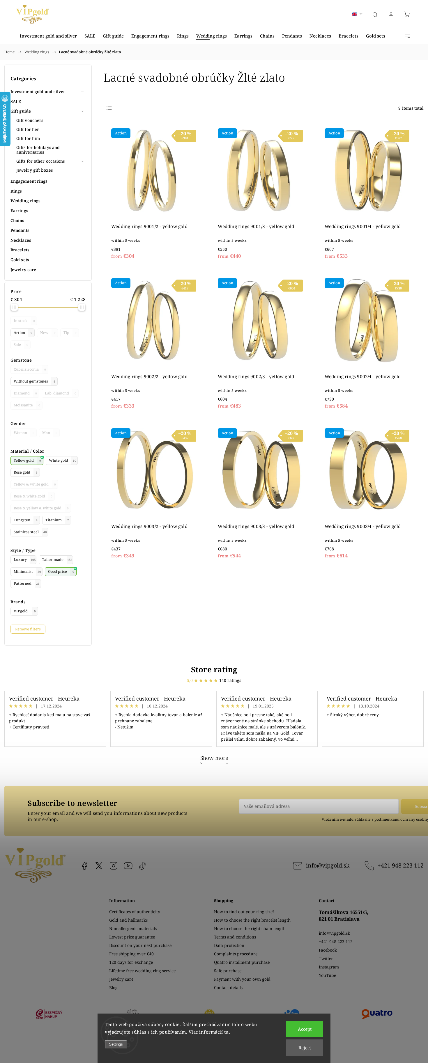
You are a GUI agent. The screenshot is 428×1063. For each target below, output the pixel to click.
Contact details (228, 987)
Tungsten (26, 520)
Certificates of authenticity (134, 911)
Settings (116, 1044)
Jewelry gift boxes (34, 170)
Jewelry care (23, 269)
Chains (17, 220)
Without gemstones (34, 381)
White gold (62, 460)
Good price (61, 571)
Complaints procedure (235, 954)
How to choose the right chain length (250, 928)
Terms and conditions (235, 937)
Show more (214, 757)
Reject (304, 1047)
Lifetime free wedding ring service (142, 970)
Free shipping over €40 (131, 954)
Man (49, 432)
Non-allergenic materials (133, 928)
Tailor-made (57, 559)
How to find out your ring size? (244, 911)
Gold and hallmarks (128, 920)
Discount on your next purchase (140, 945)
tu (226, 1032)
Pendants (19, 230)
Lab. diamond (60, 393)
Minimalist (27, 571)
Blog (113, 987)
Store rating (214, 669)
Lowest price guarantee (132, 937)
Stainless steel (30, 531)
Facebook (84, 865)
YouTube (128, 865)
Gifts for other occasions (40, 161)
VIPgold (25, 611)
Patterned (27, 583)
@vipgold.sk (142, 865)
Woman (24, 432)
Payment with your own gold (242, 979)
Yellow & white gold (35, 484)
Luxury (25, 559)
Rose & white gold (33, 496)
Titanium (57, 520)
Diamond (25, 393)
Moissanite (27, 405)
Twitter (326, 958)
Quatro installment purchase (242, 962)
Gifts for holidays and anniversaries (38, 150)
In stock (24, 320)
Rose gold (26, 472)
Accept (305, 1029)
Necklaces (20, 240)
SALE (15, 101)
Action (23, 332)
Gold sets (19, 259)
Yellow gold (27, 460)
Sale (21, 344)
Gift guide (20, 111)
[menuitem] (48, 36)
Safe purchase (227, 970)
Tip (70, 332)
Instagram (113, 865)
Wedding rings (25, 200)
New (48, 332)
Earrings (19, 210)
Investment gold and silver (38, 91)
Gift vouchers (29, 120)
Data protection (229, 945)
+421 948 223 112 (401, 865)
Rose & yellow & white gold (41, 508)
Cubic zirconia (30, 369)
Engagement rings (29, 181)
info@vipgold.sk (327, 865)
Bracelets (19, 250)
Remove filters (28, 629)
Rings (16, 191)
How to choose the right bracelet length (252, 920)
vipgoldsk (99, 865)
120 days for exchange (131, 962)
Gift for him (28, 138)
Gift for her (27, 129)
